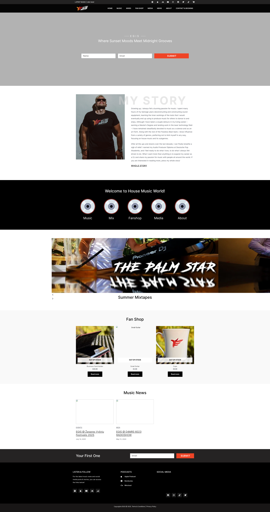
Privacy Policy (151, 506)
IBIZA (118, 428)
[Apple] (157, 2)
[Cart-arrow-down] (193, 2)
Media (150, 8)
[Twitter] (183, 2)
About (169, 8)
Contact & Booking (184, 8)
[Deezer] (98, 491)
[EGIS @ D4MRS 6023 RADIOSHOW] (135, 411)
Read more (95, 374)
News (159, 8)
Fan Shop (139, 8)
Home (110, 8)
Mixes (128, 8)
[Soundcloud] (162, 2)
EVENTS (79, 428)
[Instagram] (173, 2)
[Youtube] (167, 2)
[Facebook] (178, 2)
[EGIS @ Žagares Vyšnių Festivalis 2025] (95, 411)
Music (119, 8)
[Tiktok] (188, 2)
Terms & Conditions (138, 506)
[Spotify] (152, 2)
